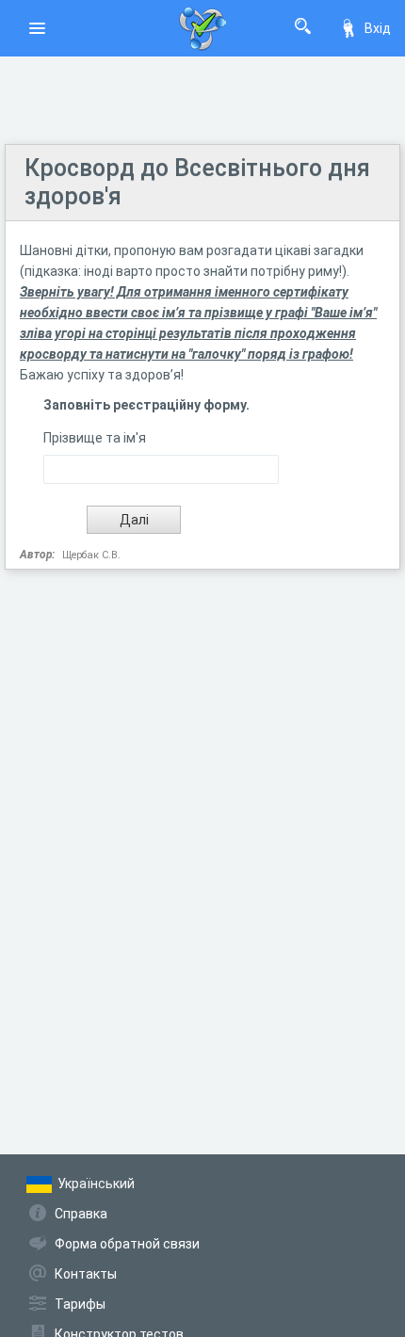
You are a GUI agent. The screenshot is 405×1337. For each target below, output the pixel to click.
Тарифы (80, 1304)
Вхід (377, 28)
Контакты (86, 1273)
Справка (81, 1213)
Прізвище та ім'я (94, 437)
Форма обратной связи (127, 1243)
